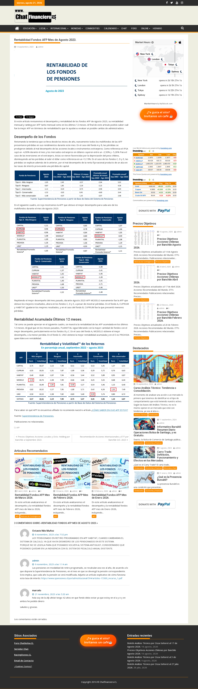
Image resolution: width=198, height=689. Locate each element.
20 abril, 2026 (165, 266)
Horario (157, 28)
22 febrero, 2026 (166, 305)
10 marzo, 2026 (61, 491)
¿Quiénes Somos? (23, 666)
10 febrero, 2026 (101, 491)
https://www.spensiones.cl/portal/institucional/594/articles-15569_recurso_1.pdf (81, 578)
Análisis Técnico (141, 414)
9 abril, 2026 (22, 491)
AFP (18, 427)
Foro (134, 28)
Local (42, 28)
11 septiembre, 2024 (167, 419)
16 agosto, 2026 (166, 231)
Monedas (76, 28)
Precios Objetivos (163, 262)
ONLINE (144, 28)
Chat (124, 28)
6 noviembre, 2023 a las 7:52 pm (51, 534)
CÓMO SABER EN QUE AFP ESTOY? (110, 410)
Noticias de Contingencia (30, 516)
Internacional (58, 28)
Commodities (93, 28)
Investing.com (166, 148)
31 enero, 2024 (165, 473)
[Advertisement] (131, 16)
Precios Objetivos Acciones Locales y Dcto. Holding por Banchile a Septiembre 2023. (42, 438)
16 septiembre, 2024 (144, 384)
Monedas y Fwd (170, 468)
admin (40, 47)
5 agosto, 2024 (165, 448)
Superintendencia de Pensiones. (38, 415)
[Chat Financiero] (17, 28)
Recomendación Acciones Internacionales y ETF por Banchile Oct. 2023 (104, 438)
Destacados (153, 414)
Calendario (110, 28)
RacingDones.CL (22, 654)
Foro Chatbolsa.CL (23, 643)
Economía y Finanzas (154, 443)
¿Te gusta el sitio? (158, 114)
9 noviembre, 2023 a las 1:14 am (51, 564)
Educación (29, 28)
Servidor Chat (21, 648)
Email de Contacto (24, 660)
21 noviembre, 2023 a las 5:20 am (51, 594)
